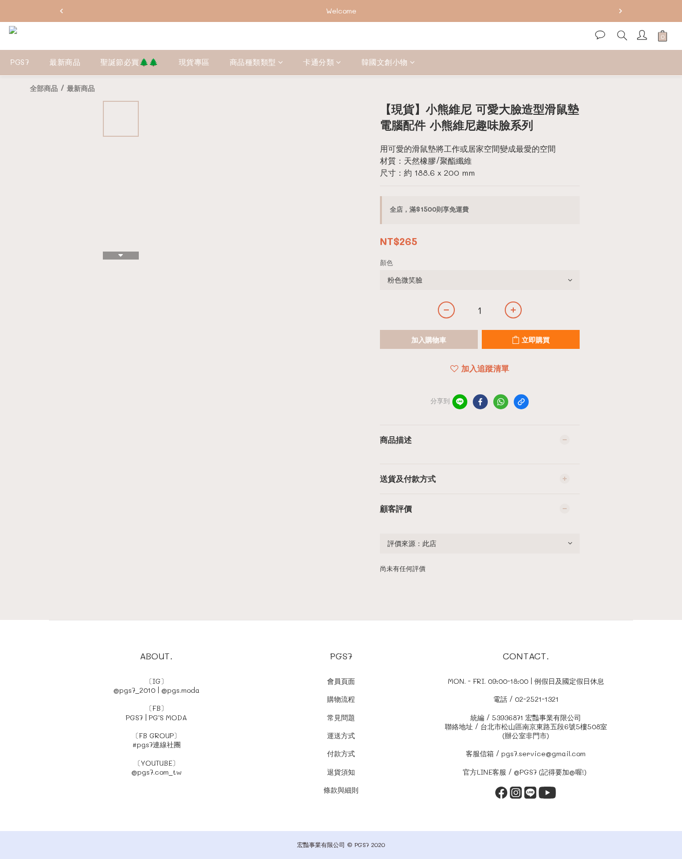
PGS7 (19, 62)
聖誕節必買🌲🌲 (129, 62)
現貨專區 (194, 62)
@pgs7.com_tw (156, 772)
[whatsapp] (500, 401)
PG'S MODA (168, 717)
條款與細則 (341, 790)
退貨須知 (341, 772)
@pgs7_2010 (134, 690)
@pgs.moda (180, 690)
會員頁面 (341, 681)
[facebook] (480, 401)
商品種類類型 (253, 62)
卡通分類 (318, 62)
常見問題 (341, 717)
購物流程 (341, 699)
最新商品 (64, 62)
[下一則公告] (620, 10)
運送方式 (341, 735)
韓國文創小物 (384, 62)
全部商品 (44, 88)
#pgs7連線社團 (156, 744)
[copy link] (521, 401)
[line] (459, 401)
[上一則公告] (61, 10)
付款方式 (341, 753)
